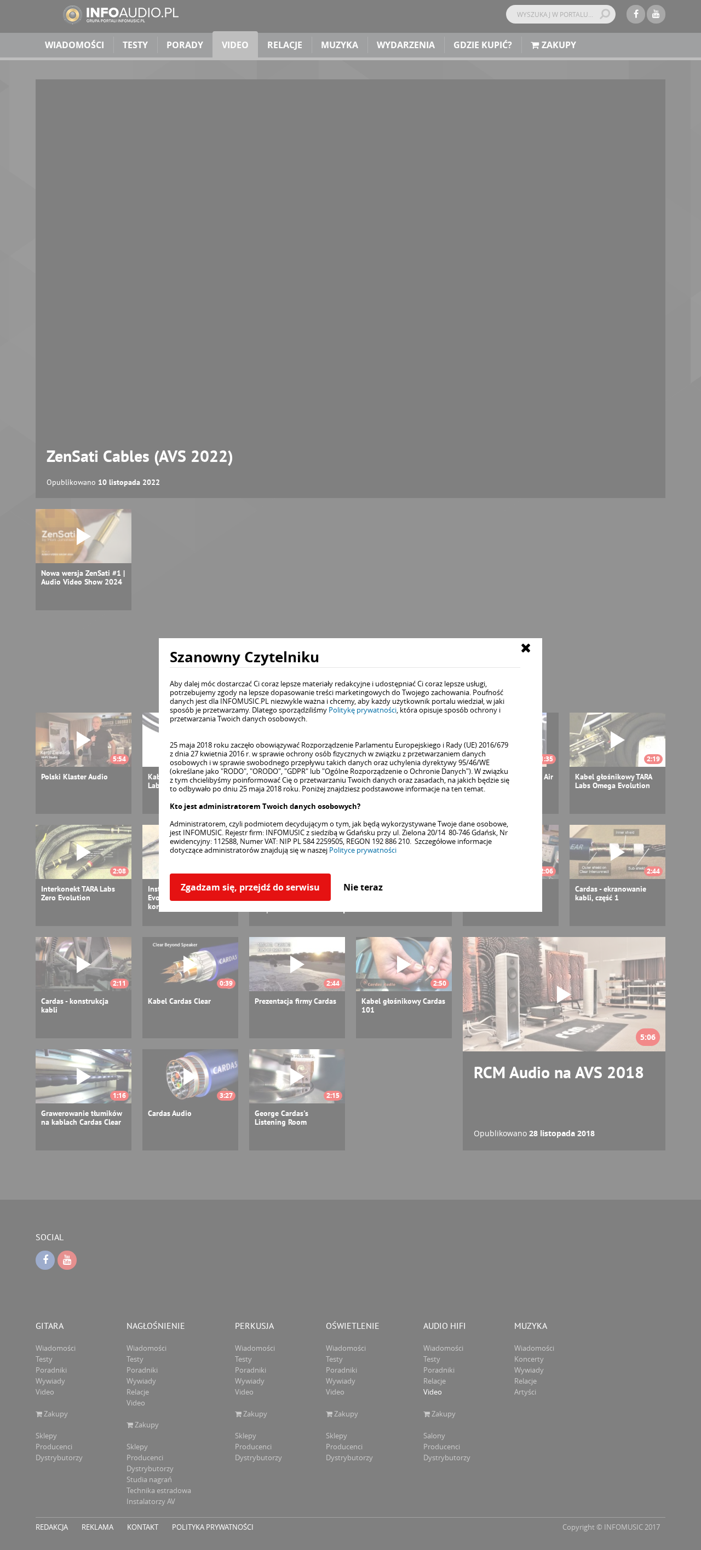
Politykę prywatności (363, 710)
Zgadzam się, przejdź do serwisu (250, 887)
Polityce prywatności (363, 850)
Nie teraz (363, 887)
